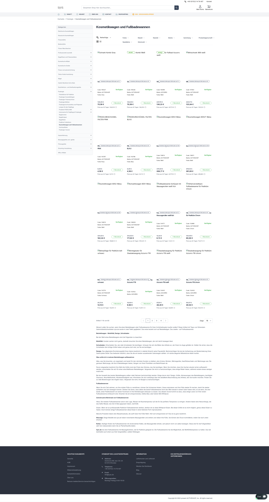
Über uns (70, 477)
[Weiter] (165, 321)
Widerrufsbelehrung (74, 470)
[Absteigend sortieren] (97, 37)
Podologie (69, 19)
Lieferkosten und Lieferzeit (145, 459)
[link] (143, 321)
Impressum (71, 466)
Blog (137, 470)
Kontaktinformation (73, 474)
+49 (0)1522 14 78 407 (195, 1)
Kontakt (209, 1)
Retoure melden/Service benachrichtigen (81, 481)
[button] (261, 496)
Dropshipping (141, 462)
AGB (68, 462)
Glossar (138, 474)
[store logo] (65, 7)
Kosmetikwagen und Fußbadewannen (88, 19)
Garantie (70, 459)
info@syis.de (109, 475)
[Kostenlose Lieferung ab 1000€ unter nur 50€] (169, 128)
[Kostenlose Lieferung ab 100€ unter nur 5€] (110, 64)
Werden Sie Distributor (144, 466)
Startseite (61, 19)
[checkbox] (97, 41)
